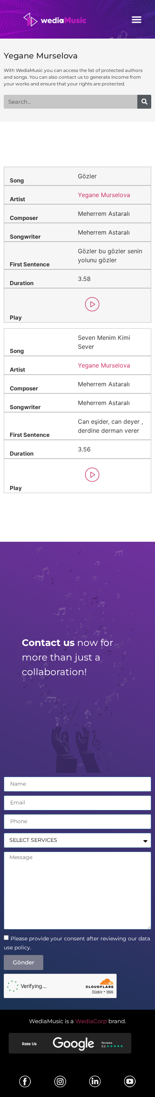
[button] (136, 19)
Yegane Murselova (41, 55)
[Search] (144, 102)
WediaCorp (91, 1021)
